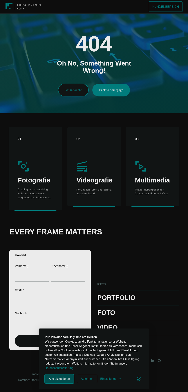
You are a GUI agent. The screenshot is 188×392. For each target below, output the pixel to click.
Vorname (21, 266)
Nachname (59, 266)
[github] (159, 360)
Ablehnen (87, 378)
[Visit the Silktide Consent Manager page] (138, 378)
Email (19, 289)
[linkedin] (152, 360)
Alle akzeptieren (59, 378)
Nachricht (21, 313)
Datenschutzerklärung (59, 368)
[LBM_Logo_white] (24, 4)
